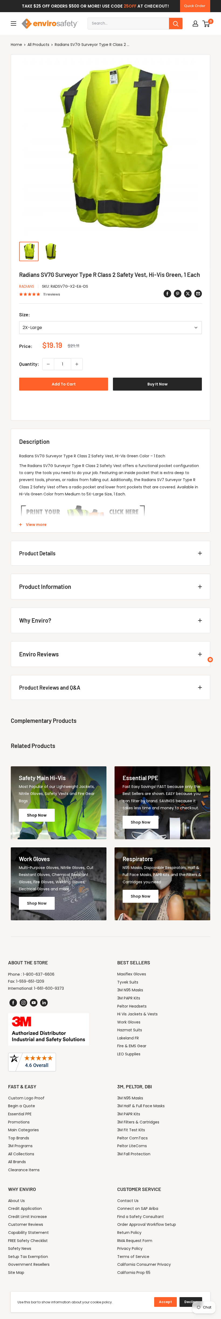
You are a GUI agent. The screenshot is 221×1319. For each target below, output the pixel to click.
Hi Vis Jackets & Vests (137, 1014)
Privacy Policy (130, 1248)
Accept (165, 1302)
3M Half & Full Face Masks (141, 1106)
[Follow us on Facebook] (13, 1002)
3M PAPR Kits (128, 998)
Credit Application (25, 1208)
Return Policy (129, 1232)
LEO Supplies (128, 1054)
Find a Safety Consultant (140, 1216)
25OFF (130, 6)
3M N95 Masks (130, 990)
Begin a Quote (21, 1106)
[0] (206, 23)
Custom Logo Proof (26, 1098)
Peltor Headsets (132, 1006)
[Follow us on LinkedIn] (44, 1002)
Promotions (19, 1122)
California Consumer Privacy (144, 1264)
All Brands (17, 1161)
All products (38, 44)
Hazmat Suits (129, 1030)
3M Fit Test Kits (131, 1130)
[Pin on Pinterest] (177, 293)
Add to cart (64, 384)
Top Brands (18, 1138)
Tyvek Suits (127, 982)
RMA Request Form (134, 1240)
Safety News (19, 1248)
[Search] (175, 23)
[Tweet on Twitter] (188, 293)
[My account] (195, 23)
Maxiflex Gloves (131, 974)
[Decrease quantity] (48, 364)
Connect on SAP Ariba (137, 1208)
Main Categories (23, 1130)
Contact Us (128, 1200)
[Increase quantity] (76, 364)
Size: (24, 314)
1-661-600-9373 (49, 988)
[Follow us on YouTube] (33, 1002)
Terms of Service (133, 1256)
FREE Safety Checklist (28, 1240)
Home (16, 44)
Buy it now (157, 384)
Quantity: (29, 364)
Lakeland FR (128, 1038)
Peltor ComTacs (132, 1138)
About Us (16, 1200)
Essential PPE (20, 1114)
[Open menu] (13, 23)
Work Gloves (128, 1022)
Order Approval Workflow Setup (146, 1224)
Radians (26, 286)
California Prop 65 (133, 1272)
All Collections (21, 1154)
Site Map (16, 1272)
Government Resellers (29, 1264)
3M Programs (20, 1146)
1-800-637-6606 (38, 974)
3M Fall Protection (133, 1154)
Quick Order (194, 5)
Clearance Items (24, 1170)
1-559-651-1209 (30, 981)
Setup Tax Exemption (28, 1256)
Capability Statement (28, 1232)
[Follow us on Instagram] (23, 1002)
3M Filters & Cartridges (138, 1122)
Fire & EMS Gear (131, 1046)
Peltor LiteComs (132, 1146)
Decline (190, 1302)
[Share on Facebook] (167, 293)
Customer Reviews (25, 1224)
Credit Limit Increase (27, 1216)
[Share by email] (198, 293)
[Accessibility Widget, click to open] (210, 659)
